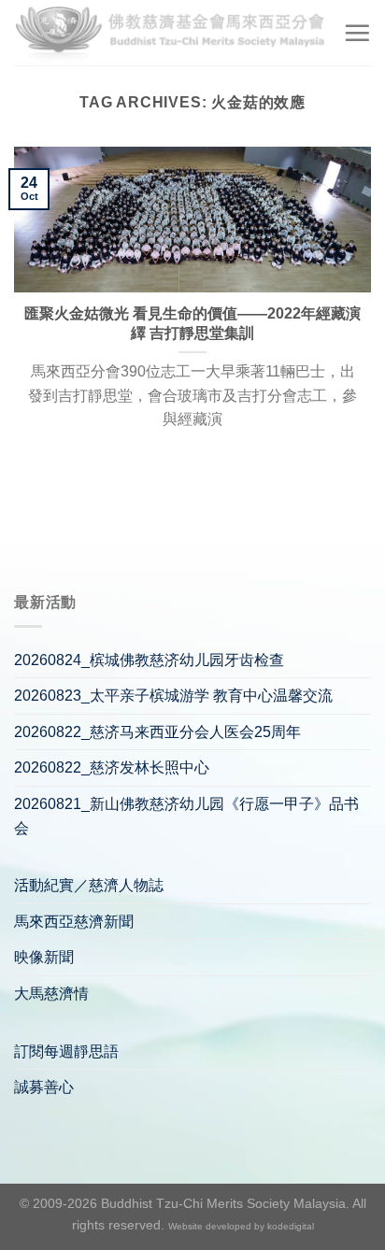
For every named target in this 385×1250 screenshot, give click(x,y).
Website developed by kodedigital (241, 1226)
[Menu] (357, 33)
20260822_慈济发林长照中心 (111, 767)
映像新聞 (44, 957)
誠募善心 (44, 1087)
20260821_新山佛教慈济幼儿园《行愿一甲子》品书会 (186, 816)
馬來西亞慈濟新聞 (74, 922)
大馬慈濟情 (51, 993)
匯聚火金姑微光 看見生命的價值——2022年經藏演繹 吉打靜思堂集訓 (192, 323)
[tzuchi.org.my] (171, 32)
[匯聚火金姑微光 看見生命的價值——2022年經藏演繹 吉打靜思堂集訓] (192, 220)
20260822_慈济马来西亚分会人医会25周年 (157, 732)
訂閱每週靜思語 (66, 1051)
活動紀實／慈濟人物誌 (89, 885)
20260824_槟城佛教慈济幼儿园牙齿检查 (149, 660)
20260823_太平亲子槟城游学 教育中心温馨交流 (173, 695)
